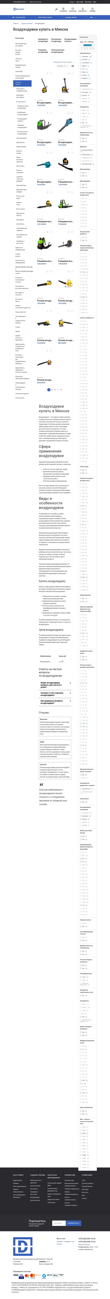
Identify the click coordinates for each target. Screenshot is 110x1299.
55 (84, 509)
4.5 (84, 436)
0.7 (84, 333)
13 (84, 281)
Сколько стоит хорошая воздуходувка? (52, 694)
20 (84, 751)
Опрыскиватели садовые (21, 229)
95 (84, 868)
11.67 (85, 275)
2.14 (84, 383)
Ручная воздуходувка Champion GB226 (66, 340)
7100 (85, 1149)
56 (84, 208)
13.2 (84, 720)
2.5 (84, 1077)
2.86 (84, 405)
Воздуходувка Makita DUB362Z (66, 142)
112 (84, 914)
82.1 (84, 621)
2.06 (84, 1065)
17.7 (84, 291)
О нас (72, 2)
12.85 (85, 717)
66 (84, 217)
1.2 (84, 352)
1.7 (84, 365)
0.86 (84, 340)
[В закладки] (51, 73)
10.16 (85, 269)
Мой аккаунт (82, 11)
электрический (88, 164)
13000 (85, 1152)
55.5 (84, 204)
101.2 (85, 890)
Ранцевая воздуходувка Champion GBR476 (45, 221)
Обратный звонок (35, 2)
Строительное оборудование (20, 261)
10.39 (85, 455)
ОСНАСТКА (19, 71)
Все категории (20, 17)
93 (84, 568)
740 (84, 306)
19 (84, 748)
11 (84, 708)
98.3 (84, 574)
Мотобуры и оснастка (19, 294)
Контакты (88, 2)
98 (84, 642)
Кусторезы (20, 219)
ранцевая (86, 92)
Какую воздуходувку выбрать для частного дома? (51, 685)
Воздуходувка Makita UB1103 (45, 182)
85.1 (84, 855)
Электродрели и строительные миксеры (20, 386)
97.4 (84, 874)
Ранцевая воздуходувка (22, 126)
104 (84, 583)
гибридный (86, 158)
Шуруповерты (17, 1180)
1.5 (84, 362)
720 (84, 764)
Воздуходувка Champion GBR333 (45, 102)
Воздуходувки (21, 101)
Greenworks (87, 63)
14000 (85, 1155)
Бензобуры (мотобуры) (20, 96)
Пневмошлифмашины (72, 1189)
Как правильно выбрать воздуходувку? (52, 702)
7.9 (84, 695)
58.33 (85, 521)
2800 (85, 1133)
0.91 (84, 343)
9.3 (84, 263)
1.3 (84, 355)
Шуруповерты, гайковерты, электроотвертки (21, 370)
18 (84, 745)
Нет (84, 123)
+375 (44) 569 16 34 (86, 1241)
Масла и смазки (19, 152)
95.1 (84, 633)
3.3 (84, 198)
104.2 (85, 902)
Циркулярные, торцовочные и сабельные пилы (20, 347)
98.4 (84, 877)
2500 (85, 1127)
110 (84, 911)
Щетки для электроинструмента (22, 377)
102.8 (85, 899)
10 (84, 705)
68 (84, 220)
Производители (87, 1186)
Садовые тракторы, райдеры (19, 179)
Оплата (84, 1198)
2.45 (84, 390)
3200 (85, 1139)
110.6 (85, 646)
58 (84, 518)
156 (84, 761)
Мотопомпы (20, 166)
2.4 (84, 386)
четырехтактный (86, 792)
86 (84, 627)
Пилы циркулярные (19, 1186)
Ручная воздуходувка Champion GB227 (45, 380)
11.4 (84, 711)
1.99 (84, 374)
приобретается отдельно (85, 126)
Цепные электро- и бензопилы (19, 338)
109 (84, 908)
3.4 (84, 1087)
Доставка (79, 2)
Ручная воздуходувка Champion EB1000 (66, 300)
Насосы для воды (20, 197)
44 (84, 490)
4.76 (84, 446)
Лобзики (16, 1183)
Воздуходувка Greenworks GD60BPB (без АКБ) (45, 142)
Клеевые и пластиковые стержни (19, 280)
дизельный (86, 161)
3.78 (84, 430)
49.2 (84, 496)
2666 (85, 590)
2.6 (84, 256)
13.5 (84, 729)
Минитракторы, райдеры (21, 191)
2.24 (84, 1074)
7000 (85, 1146)
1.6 (84, 1055)
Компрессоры (69, 1180)
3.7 (84, 424)
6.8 (84, 449)
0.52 (84, 327)
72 (84, 540)
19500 (85, 1167)
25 (84, 758)
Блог (94, 2)
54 (84, 506)
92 (84, 565)
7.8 (84, 260)
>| (61, 390)
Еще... (91, 17)
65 (84, 214)
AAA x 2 (85, 113)
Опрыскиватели (20, 312)
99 (84, 880)
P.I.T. (84, 69)
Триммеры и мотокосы (20, 242)
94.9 (84, 865)
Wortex (85, 75)
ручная (85, 95)
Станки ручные (17, 255)
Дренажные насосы (20, 214)
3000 (85, 1136)
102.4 (85, 896)
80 (84, 549)
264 (84, 297)
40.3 (84, 487)
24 (84, 294)
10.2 (84, 272)
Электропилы (20, 398)
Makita (85, 66)
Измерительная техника (20, 66)
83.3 (84, 555)
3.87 (84, 1093)
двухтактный (87, 789)
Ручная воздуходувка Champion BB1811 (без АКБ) (45, 300)
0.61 (84, 330)
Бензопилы (34, 1189)
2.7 (84, 393)
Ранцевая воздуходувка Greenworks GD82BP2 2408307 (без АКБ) (45, 261)
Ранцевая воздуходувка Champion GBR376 (66, 182)
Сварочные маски (53, 1199)
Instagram (67, 1241)
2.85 (84, 402)
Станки (17, 327)
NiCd (84, 980)
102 (84, 893)
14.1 (84, 733)
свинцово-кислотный (84, 984)
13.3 (84, 284)
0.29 (84, 324)
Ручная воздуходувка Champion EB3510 (45, 340)
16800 (85, 1158)
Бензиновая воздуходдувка (23, 113)
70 (84, 223)
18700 (85, 1164)
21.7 (84, 754)
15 (84, 739)
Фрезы (17, 331)
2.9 (84, 677)
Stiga (85, 72)
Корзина (92, 11)
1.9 (84, 371)
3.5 (84, 421)
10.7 (84, 458)
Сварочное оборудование (20, 249)
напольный (86, 89)
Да (84, 119)
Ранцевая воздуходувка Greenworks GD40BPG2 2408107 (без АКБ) (66, 221)
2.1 (84, 380)
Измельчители (21, 146)
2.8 (84, 399)
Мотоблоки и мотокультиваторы (21, 287)
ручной (85, 98)
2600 (85, 1130)
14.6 (84, 736)
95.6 (84, 636)
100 (84, 580)
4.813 (85, 1102)
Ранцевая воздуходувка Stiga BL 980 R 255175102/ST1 (66, 261)
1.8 (84, 368)
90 (84, 226)
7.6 (84, 452)
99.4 (84, 577)
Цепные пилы (18, 203)
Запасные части (18, 60)
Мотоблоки (20, 224)
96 (84, 571)
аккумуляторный (86, 150)
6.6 (84, 689)
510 (84, 300)
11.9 (84, 278)
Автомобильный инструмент (20, 45)
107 (84, 905)
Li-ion (85, 116)
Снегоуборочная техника (21, 236)
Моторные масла (18, 300)
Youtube (59, 1244)
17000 (85, 1161)
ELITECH (85, 59)
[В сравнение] (47, 73)
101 (84, 886)
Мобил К (86, 78)
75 (84, 543)
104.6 (85, 587)
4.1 (84, 683)
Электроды (51, 1202)
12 (84, 714)
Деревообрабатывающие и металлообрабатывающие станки (23, 270)
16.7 (84, 288)
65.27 (85, 530)
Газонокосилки (21, 138)
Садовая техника (71, 17)
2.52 (84, 1080)
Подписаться (73, 1223)
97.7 (84, 639)
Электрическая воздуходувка (23, 133)
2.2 (84, 1071)
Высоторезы (20, 209)
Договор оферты (87, 1183)
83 (84, 552)
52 (84, 499)
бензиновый (87, 154)
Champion (86, 56)
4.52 (84, 439)
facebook (60, 1241)
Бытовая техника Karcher (18, 52)
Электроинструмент (45, 17)
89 (84, 558)
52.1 (84, 502)
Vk (73, 1241)
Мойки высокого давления (19, 160)
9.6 (84, 266)
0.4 (84, 1046)
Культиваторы (21, 185)
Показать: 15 (61, 66)
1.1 (84, 349)
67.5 (84, 534)
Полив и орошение (19, 171)
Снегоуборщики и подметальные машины (20, 319)
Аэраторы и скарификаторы (21, 90)
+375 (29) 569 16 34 (19, 2)
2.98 (84, 408)
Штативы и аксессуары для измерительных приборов (20, 359)
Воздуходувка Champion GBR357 (66, 102)
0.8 (84, 337)
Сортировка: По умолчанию (62, 62)
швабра (85, 101)
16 (84, 742)
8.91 (84, 698)
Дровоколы (20, 142)
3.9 (84, 433)
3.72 (84, 427)
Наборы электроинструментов (22, 307)
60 (84, 211)
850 (84, 309)
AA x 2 (85, 110)
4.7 (84, 442)
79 (84, 546)
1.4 (84, 358)
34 (84, 484)
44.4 (84, 493)
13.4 (84, 726)
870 (84, 312)
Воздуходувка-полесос (22, 120)
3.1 (84, 414)
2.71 (84, 396)
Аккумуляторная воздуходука (23, 107)
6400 (85, 1142)
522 (84, 303)
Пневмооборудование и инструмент (22, 77)
